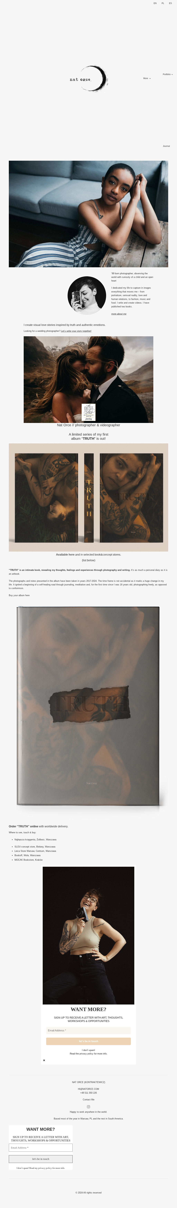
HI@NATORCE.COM (88, 1089)
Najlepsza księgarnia (25, 839)
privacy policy (86, 1053)
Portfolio (167, 74)
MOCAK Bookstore (24, 860)
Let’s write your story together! (76, 331)
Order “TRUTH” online (23, 826)
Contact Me (88, 1099)
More (145, 78)
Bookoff (18, 855)
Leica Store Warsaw (24, 851)
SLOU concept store (25, 846)
